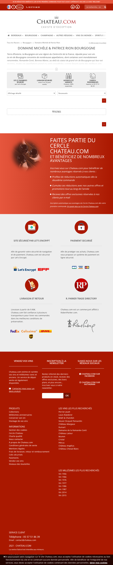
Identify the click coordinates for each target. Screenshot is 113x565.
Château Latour (66, 433)
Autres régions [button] (64, 35)
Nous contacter (16, 439)
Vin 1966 (62, 477)
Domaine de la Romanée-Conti (73, 430)
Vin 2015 (62, 495)
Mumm (62, 436)
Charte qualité (15, 436)
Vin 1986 (62, 486)
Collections (14, 412)
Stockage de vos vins (18, 421)
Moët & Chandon (66, 418)
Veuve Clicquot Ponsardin (70, 421)
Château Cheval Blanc (69, 449)
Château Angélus (66, 446)
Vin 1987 (62, 489)
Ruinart (62, 427)
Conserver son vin (17, 418)
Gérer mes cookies (98, 562)
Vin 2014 (62, 492)
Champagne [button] (47, 35)
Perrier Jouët (64, 412)
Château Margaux (67, 424)
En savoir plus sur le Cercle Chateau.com (82, 206)
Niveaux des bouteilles (19, 464)
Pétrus (61, 443)
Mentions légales (17, 449)
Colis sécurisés (16, 455)
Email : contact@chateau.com (22, 540)
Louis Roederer (65, 415)
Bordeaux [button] (16, 35)
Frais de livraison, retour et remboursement (29, 452)
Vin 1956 (62, 474)
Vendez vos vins (16, 461)
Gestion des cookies (18, 430)
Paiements (14, 458)
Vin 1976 (62, 480)
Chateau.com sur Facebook (91, 375)
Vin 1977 (62, 483)
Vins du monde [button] (84, 35)
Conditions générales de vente (23, 445)
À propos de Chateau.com (21, 442)
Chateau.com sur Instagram (91, 383)
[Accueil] (8, 35)
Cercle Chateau (16, 433)
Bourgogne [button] (31, 35)
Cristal (61, 440)
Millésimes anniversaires (20, 415)
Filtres (57, 111)
